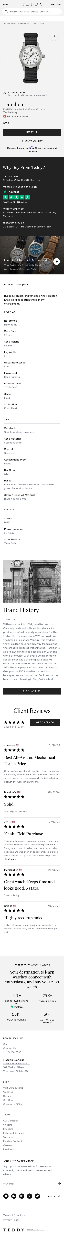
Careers (7, 1145)
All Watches (10, 23)
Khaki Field (39, 23)
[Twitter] (29, 1196)
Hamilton (25, 23)
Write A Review (45, 722)
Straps (7, 1095)
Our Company (10, 1120)
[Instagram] (21, 1196)
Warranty (8, 1137)
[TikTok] (37, 1196)
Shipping (7, 1124)
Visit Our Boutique (13, 1087)
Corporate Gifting (13, 1104)
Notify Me (32, 132)
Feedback (8, 1149)
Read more (10, 859)
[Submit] (59, 1183)
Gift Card (8, 1100)
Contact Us (9, 1048)
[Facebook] (13, 1196)
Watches (8, 1091)
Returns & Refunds (13, 1132)
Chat (6, 1044)
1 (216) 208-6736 (12, 1052)
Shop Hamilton (32, 691)
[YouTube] (6, 1196)
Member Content (12, 1141)
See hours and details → (16, 1063)
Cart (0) (56, 4)
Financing (8, 1128)
